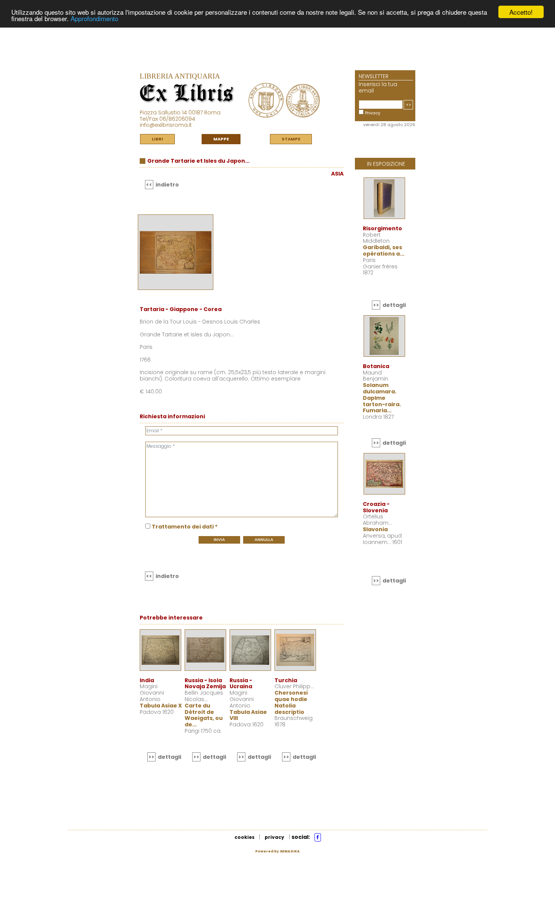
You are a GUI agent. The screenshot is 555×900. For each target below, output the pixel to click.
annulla (263, 539)
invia (219, 539)
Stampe (291, 139)
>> (408, 105)
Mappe (221, 139)
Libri (157, 139)
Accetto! (521, 12)
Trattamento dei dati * (184, 526)
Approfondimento (94, 18)
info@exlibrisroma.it (166, 125)
